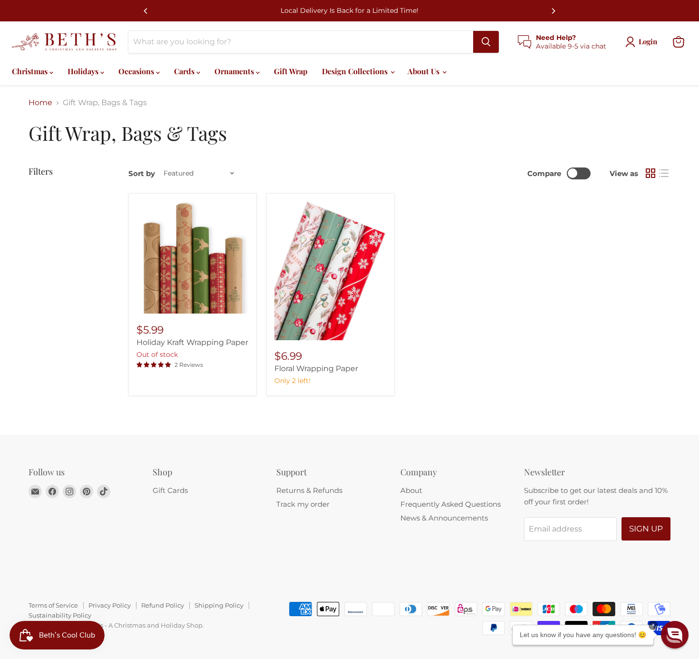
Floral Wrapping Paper (316, 368)
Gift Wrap (291, 71)
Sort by (141, 173)
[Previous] (146, 10)
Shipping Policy (218, 605)
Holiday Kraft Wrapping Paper (192, 342)
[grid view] (650, 173)
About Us (424, 71)
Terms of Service (53, 605)
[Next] (553, 10)
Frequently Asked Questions (450, 504)
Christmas (30, 71)
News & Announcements (444, 517)
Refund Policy (162, 605)
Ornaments (235, 71)
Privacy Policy (109, 605)
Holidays (84, 71)
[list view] (663, 173)
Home (40, 102)
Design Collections (355, 71)
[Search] (486, 42)
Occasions (137, 71)
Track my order (303, 504)
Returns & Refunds (309, 490)
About (411, 490)
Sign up (646, 528)
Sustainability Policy (60, 615)
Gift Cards (170, 490)
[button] (675, 635)
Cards (185, 71)
